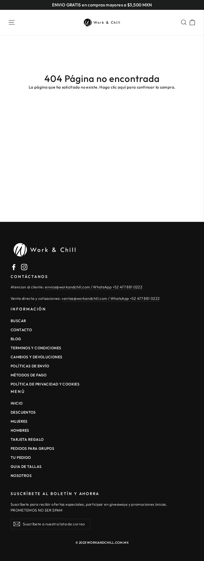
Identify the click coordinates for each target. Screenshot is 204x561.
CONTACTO (21, 329)
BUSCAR (18, 320)
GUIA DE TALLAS (26, 466)
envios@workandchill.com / (69, 287)
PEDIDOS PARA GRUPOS (32, 448)
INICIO (17, 403)
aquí (122, 87)
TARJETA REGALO (27, 439)
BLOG (16, 338)
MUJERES (19, 421)
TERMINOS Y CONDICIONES (36, 348)
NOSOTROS (21, 475)
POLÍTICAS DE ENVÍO (30, 366)
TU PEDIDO (21, 457)
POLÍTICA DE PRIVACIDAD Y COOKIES (45, 384)
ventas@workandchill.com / (86, 298)
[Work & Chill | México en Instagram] (24, 266)
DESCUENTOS (23, 412)
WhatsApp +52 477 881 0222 (117, 287)
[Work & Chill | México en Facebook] (14, 266)
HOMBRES (20, 430)
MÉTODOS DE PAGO (29, 375)
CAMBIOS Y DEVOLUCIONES (36, 357)
